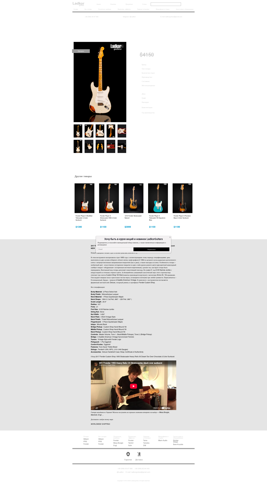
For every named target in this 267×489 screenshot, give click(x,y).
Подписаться (151, 249)
